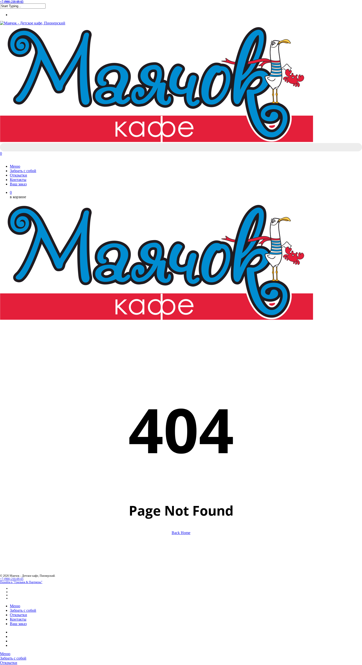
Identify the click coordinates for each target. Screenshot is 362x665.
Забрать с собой (23, 610)
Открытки (18, 615)
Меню (15, 606)
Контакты (18, 619)
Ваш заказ (18, 624)
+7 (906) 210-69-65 (11, 579)
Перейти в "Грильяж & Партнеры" (21, 582)
